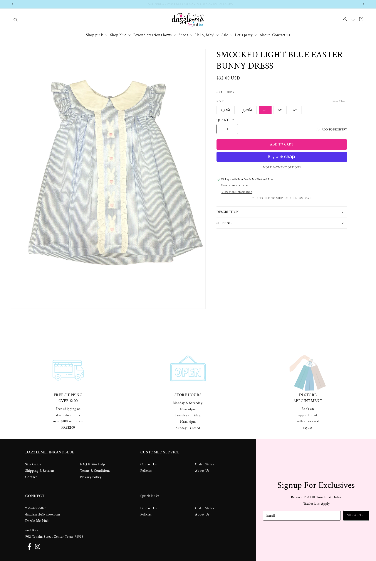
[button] (15, 20)
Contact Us (148, 464)
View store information (236, 192)
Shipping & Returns (39, 470)
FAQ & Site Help (92, 464)
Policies (146, 470)
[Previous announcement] (12, 4)
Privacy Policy (90, 477)
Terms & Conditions (95, 470)
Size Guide (33, 464)
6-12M (228, 111)
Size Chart (339, 101)
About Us (202, 470)
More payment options (282, 167)
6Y (295, 110)
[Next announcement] (363, 4)
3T (265, 110)
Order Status (204, 464)
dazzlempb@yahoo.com (42, 514)
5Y (282, 111)
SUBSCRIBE (356, 515)
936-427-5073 (35, 508)
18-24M (249, 111)
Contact (31, 477)
